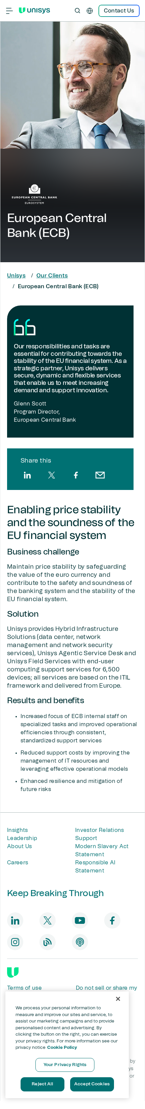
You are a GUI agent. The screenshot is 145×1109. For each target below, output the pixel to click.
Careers (17, 862)
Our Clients (52, 275)
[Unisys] (13, 972)
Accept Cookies (92, 1084)
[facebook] (76, 475)
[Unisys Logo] (34, 10)
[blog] (47, 942)
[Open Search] (77, 10)
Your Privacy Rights (65, 1065)
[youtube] (80, 920)
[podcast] (80, 942)
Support (86, 838)
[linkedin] (27, 475)
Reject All (42, 1084)
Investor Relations (99, 830)
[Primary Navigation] (9, 11)
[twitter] (51, 475)
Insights (17, 830)
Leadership (22, 838)
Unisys (16, 275)
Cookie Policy (62, 1047)
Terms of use (24, 988)
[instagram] (15, 942)
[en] (89, 10)
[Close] (118, 998)
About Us (19, 846)
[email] (100, 475)
